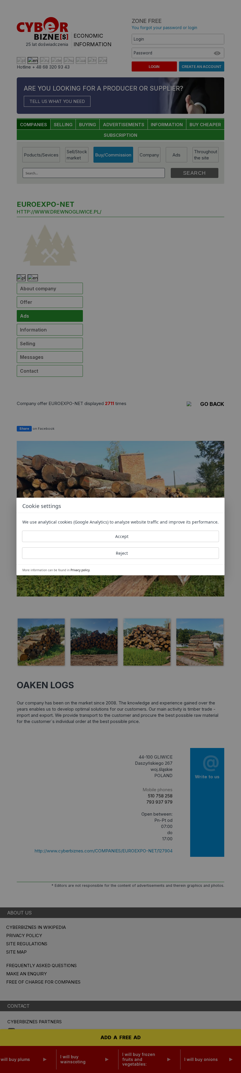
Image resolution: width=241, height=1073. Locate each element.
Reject (122, 553)
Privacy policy (80, 570)
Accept (121, 536)
